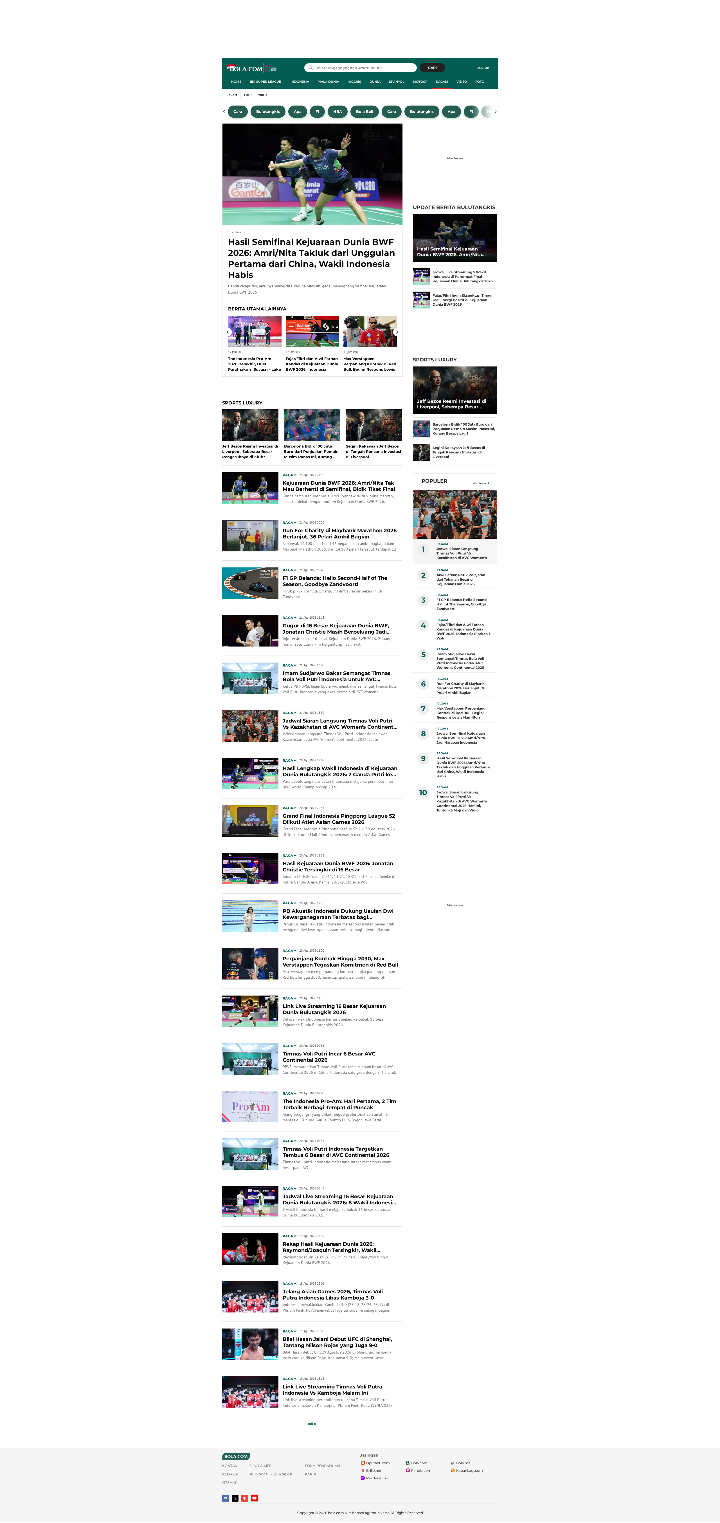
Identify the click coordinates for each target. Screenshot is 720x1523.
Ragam (442, 82)
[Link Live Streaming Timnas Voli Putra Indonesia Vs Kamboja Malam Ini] (250, 1391)
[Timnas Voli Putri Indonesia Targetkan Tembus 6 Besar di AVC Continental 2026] (250, 1153)
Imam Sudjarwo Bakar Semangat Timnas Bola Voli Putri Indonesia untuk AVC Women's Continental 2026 (460, 661)
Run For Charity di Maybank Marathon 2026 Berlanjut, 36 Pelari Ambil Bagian (460, 688)
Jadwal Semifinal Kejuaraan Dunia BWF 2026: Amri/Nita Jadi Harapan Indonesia (460, 737)
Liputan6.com (378, 1463)
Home (236, 82)
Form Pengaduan (322, 1466)
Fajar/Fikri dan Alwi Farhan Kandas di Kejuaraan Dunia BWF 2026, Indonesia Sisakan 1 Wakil (463, 631)
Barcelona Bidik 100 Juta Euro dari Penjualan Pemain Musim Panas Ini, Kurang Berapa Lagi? (464, 428)
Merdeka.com (378, 1478)
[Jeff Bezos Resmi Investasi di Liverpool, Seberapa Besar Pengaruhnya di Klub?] (455, 390)
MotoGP (420, 82)
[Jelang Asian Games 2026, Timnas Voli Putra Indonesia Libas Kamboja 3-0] (250, 1296)
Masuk (483, 68)
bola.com (336, 1513)
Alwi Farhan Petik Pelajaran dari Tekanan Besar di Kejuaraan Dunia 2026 (460, 579)
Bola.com (419, 1463)
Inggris (354, 82)
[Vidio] (244, 1498)
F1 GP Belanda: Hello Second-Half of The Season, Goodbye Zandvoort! (462, 604)
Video (461, 82)
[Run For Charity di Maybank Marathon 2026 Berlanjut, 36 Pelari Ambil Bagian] (250, 535)
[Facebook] (225, 1498)
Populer (434, 481)
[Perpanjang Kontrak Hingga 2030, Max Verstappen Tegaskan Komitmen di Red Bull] (250, 963)
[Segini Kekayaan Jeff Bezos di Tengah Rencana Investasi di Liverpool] (421, 452)
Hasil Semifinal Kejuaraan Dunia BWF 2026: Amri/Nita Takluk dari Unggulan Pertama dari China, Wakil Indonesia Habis (454, 252)
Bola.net (463, 1463)
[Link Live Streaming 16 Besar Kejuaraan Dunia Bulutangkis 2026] (250, 1011)
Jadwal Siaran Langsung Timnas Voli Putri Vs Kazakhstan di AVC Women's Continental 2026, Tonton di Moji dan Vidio (461, 553)
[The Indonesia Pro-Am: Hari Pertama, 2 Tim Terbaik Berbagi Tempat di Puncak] (250, 1106)
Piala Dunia (328, 82)
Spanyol (396, 82)
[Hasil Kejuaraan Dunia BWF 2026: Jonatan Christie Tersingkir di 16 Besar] (250, 868)
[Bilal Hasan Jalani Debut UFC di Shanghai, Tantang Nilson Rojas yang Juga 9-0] (250, 1344)
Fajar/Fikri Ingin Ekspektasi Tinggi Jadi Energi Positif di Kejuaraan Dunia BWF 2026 (462, 300)
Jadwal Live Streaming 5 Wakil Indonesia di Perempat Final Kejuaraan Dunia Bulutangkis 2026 (463, 276)
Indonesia (300, 82)
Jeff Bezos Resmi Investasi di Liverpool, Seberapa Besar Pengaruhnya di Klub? (451, 404)
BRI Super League (265, 82)
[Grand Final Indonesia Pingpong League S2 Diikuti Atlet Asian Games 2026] (250, 820)
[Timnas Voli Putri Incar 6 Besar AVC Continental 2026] (250, 1058)
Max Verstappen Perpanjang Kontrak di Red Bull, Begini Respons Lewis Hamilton (460, 712)
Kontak (229, 1466)
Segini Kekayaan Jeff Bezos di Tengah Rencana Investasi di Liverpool (459, 452)
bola (252, 68)
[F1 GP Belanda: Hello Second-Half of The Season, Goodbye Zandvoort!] (250, 582)
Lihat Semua (479, 483)
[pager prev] (224, 111)
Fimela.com (421, 1471)
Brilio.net (373, 1471)
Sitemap (230, 1482)
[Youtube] (254, 1498)
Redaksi (230, 1474)
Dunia (375, 82)
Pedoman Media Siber (271, 1474)
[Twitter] (235, 1498)
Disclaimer (261, 1466)
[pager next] (496, 111)
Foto (479, 82)
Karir (310, 1474)
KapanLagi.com (469, 1471)
